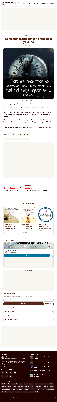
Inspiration (19, 389)
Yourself (31, 383)
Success (25, 391)
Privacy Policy (4, 397)
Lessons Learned (6, 389)
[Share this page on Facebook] (51, 255)
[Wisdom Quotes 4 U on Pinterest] (10, 372)
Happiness (20, 386)
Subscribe (23, 303)
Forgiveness (25, 139)
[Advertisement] (28, 20)
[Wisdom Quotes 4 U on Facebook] (2, 372)
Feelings (26, 389)
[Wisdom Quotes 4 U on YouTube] (14, 372)
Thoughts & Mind (29, 386)
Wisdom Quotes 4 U (13, 250)
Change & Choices (51, 389)
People (3, 383)
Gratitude (11, 391)
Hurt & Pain (50, 383)
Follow (27, 255)
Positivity (52, 386)
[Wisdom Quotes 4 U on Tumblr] (6, 376)
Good (43, 389)
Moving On (42, 383)
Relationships (15, 383)
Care (37, 383)
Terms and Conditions (14, 397)
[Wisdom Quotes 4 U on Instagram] (17, 134)
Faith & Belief (28, 35)
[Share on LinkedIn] (24, 134)
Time (14, 139)
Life (8, 383)
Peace (13, 389)
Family (36, 391)
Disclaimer (22, 397)
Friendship (4, 391)
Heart (26, 383)
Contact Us (45, 3)
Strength (46, 386)
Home (30, 3)
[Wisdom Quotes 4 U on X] (2, 376)
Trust (18, 139)
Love (21, 383)
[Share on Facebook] (13, 134)
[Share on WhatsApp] (9, 134)
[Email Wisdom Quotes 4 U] (10, 376)
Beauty (31, 391)
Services (52, 3)
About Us (36, 3)
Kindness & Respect (6, 386)
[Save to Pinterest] (27, 134)
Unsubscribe (48, 303)
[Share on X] (20, 134)
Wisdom (32, 389)
